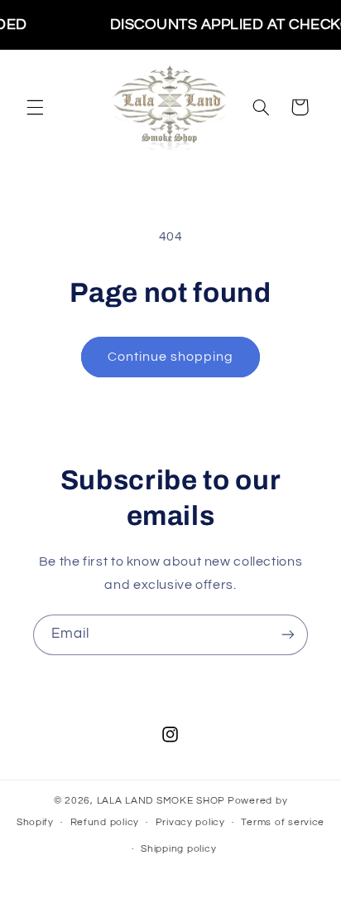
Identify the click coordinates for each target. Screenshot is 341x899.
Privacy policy (190, 822)
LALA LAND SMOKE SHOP (161, 800)
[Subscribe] (288, 635)
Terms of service (282, 822)
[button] (35, 107)
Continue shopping (171, 356)
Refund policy (105, 822)
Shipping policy (178, 848)
